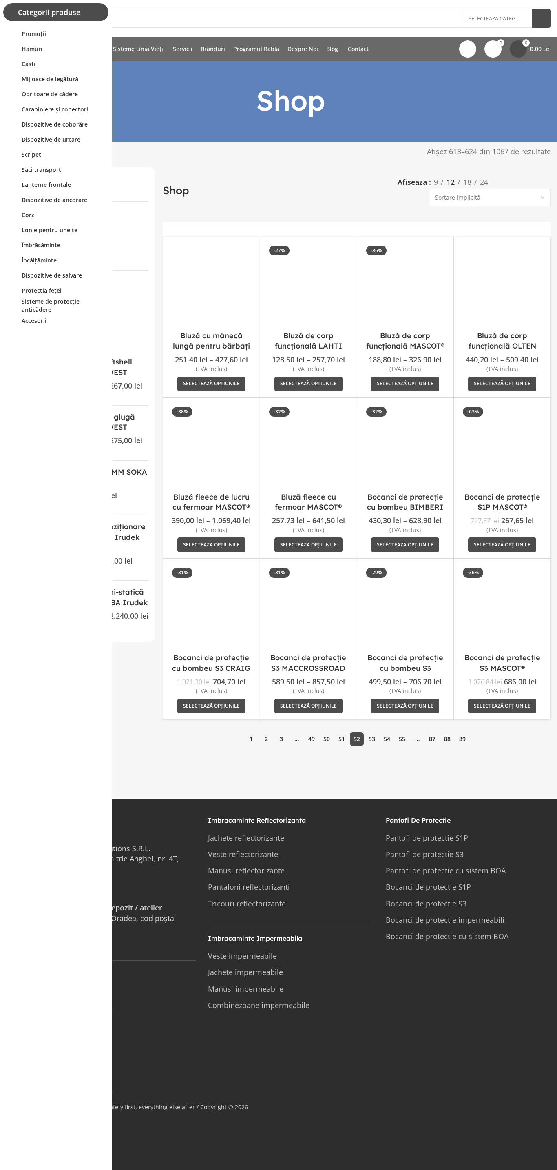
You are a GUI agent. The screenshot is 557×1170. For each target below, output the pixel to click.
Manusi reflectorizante (246, 870)
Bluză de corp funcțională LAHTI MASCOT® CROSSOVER (308, 346)
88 (447, 739)
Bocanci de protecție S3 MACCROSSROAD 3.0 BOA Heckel (308, 668)
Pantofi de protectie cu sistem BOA (446, 870)
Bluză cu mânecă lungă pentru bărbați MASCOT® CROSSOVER (211, 346)
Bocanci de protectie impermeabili (445, 920)
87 (432, 739)
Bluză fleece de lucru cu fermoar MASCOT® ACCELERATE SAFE (211, 507)
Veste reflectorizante (243, 854)
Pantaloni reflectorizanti (249, 887)
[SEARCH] (541, 18)
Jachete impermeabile (245, 972)
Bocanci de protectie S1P (428, 887)
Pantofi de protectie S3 (425, 854)
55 (402, 739)
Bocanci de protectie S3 (426, 903)
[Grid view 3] (521, 182)
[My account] (467, 49)
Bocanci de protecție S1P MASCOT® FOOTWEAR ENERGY (502, 507)
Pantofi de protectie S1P (427, 838)
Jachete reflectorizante (246, 838)
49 (311, 739)
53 (372, 739)
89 (462, 739)
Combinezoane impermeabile (258, 1005)
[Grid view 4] (538, 182)
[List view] (504, 182)
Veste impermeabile (242, 956)
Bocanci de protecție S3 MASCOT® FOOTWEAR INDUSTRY (502, 668)
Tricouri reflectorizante (247, 903)
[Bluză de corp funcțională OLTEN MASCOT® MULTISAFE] (502, 285)
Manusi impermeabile (245, 989)
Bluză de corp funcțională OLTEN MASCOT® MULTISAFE (502, 346)
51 (341, 739)
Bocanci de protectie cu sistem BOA (447, 936)
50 (326, 739)
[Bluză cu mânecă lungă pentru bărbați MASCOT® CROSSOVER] (211, 285)
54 (387, 739)
